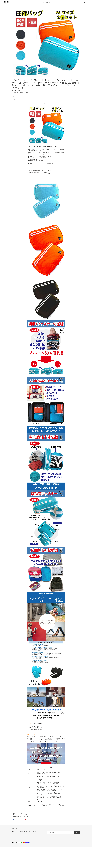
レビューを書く (25, 816)
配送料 (15, 92)
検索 (13, 831)
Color (13, 97)
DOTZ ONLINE (71, 842)
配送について (28, 833)
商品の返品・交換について (17, 833)
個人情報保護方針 (32, 831)
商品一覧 (34, 833)
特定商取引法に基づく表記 (21, 831)
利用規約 (40, 833)
